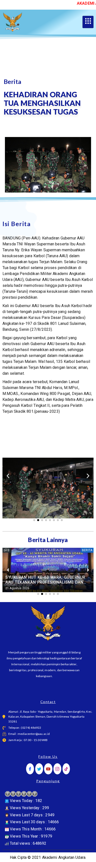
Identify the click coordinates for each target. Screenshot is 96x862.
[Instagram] (57, 768)
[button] (8, 476)
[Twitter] (39, 768)
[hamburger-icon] (88, 22)
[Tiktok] (66, 768)
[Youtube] (48, 768)
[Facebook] (30, 768)
